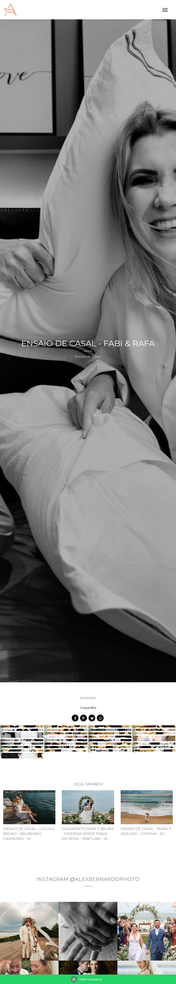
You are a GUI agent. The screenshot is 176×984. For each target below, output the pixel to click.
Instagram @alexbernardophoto (88, 879)
